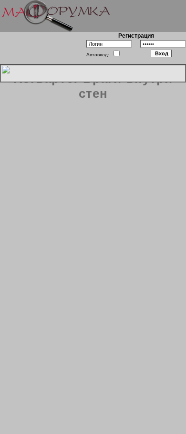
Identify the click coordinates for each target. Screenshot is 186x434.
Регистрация (136, 35)
